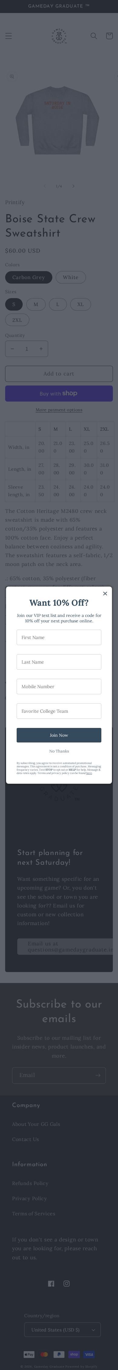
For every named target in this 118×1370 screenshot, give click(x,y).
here (89, 773)
